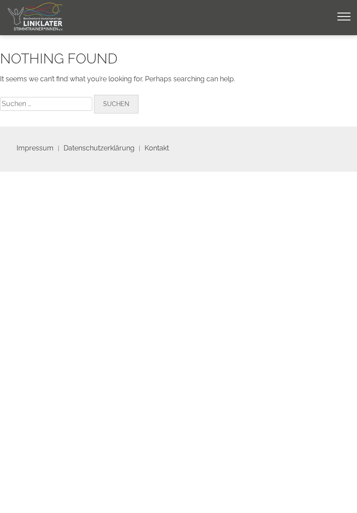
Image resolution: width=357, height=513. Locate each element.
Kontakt (157, 148)
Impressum (35, 148)
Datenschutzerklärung (99, 148)
